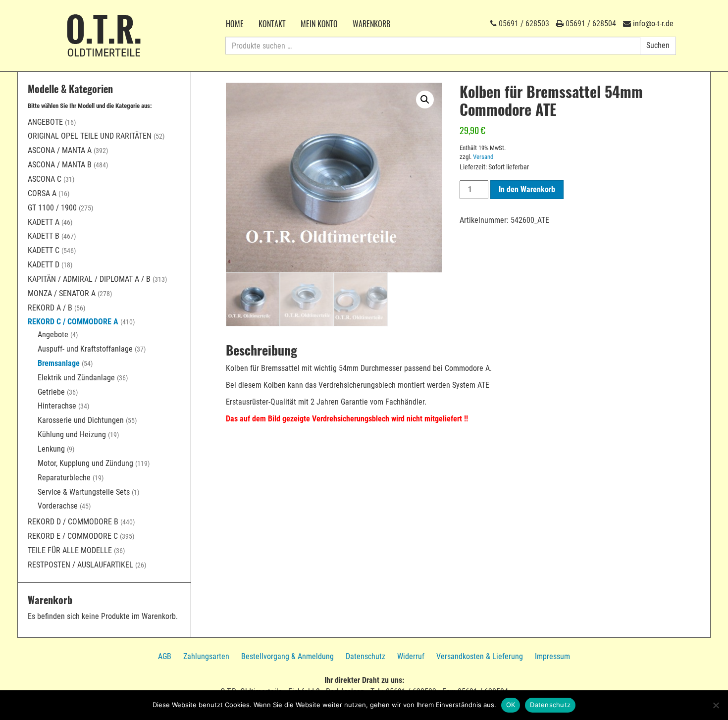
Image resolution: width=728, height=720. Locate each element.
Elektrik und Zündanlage (76, 377)
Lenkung (51, 449)
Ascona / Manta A (60, 150)
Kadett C (43, 250)
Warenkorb (371, 24)
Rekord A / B (50, 307)
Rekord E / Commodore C (73, 536)
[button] (425, 99)
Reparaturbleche (64, 477)
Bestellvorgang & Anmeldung (287, 656)
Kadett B (43, 236)
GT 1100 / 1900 (52, 207)
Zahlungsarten (206, 656)
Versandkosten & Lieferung (479, 656)
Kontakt (272, 24)
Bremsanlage (59, 363)
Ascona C (44, 179)
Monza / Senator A (62, 293)
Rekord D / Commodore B (73, 521)
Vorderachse (58, 506)
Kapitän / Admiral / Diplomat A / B (89, 279)
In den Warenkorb (527, 189)
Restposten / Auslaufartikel (80, 564)
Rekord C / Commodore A (73, 321)
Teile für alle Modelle (70, 550)
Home (235, 24)
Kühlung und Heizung (72, 434)
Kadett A (43, 222)
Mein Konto (319, 24)
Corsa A (42, 193)
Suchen (658, 45)
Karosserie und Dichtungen (81, 420)
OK (511, 705)
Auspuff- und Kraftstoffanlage (85, 349)
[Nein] (716, 705)
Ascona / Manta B (60, 164)
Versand (483, 156)
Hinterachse (57, 406)
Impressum (552, 656)
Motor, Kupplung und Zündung (85, 463)
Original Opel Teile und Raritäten (90, 136)
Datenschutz (365, 656)
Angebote (45, 122)
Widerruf (410, 656)
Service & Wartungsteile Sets (84, 492)
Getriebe (51, 392)
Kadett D (43, 264)
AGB (164, 656)
